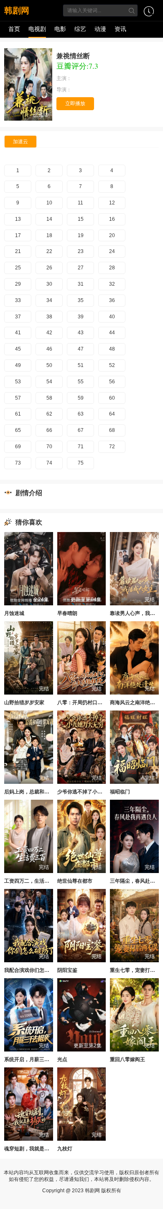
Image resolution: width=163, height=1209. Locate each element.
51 (81, 365)
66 (49, 430)
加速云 (20, 142)
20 (112, 235)
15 (81, 219)
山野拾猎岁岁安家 (24, 702)
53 (18, 382)
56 (112, 382)
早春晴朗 (67, 613)
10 (49, 203)
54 (49, 382)
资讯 (120, 29)
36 (112, 300)
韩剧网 (16, 10)
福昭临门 (120, 792)
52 (112, 365)
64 (112, 414)
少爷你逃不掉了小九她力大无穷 (92, 792)
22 (49, 251)
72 (112, 447)
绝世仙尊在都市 (74, 881)
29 (18, 284)
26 (49, 268)
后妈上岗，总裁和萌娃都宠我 (36, 792)
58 (49, 398)
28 (112, 268)
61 (18, 414)
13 (18, 219)
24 (112, 251)
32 (112, 284)
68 (112, 430)
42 (49, 333)
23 (81, 251)
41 (18, 333)
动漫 (100, 29)
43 (81, 333)
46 (49, 349)
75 (81, 463)
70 (49, 447)
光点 (62, 1059)
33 (18, 300)
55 (81, 382)
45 (18, 349)
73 (18, 463)
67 (81, 430)
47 (81, 349)
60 (112, 398)
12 (112, 203)
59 (81, 398)
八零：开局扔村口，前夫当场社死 (94, 702)
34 (49, 300)
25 (18, 268)
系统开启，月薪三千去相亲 (34, 1059)
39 (81, 317)
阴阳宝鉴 (67, 970)
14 (49, 219)
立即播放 (75, 103)
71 (81, 447)
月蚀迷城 (14, 613)
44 (112, 333)
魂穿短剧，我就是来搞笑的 (34, 1149)
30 (49, 284)
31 (81, 284)
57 (18, 398)
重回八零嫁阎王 (127, 1059)
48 (112, 349)
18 (49, 235)
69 (18, 447)
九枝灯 (64, 1149)
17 (18, 235)
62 (49, 414)
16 (112, 219)
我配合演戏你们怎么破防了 (34, 970)
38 (49, 317)
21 (18, 251)
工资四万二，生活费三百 (31, 881)
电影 (60, 29)
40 (112, 317)
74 (49, 463)
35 (81, 300)
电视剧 (37, 29)
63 (81, 414)
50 (49, 365)
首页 (14, 29)
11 (80, 203)
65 (18, 430)
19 (81, 235)
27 (81, 268)
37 (18, 317)
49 (18, 365)
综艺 (80, 29)
